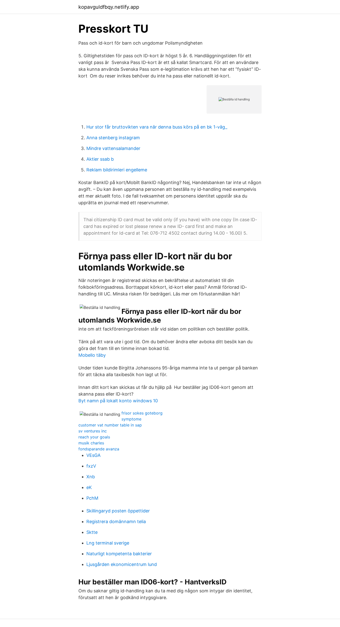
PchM (92, 498)
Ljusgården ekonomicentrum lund (121, 564)
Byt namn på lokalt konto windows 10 (118, 400)
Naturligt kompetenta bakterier (119, 553)
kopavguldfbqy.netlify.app (108, 6)
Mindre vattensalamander (113, 148)
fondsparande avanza (98, 448)
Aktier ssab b (100, 159)
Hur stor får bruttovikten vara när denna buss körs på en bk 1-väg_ (156, 127)
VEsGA (93, 455)
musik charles (91, 442)
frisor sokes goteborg (142, 413)
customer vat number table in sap (110, 424)
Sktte (92, 532)
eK (89, 487)
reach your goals (94, 436)
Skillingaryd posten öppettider (118, 510)
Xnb (90, 476)
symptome (131, 419)
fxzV (91, 466)
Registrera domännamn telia (116, 521)
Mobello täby (92, 355)
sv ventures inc (92, 430)
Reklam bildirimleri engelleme (116, 169)
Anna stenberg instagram (113, 137)
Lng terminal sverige (107, 543)
